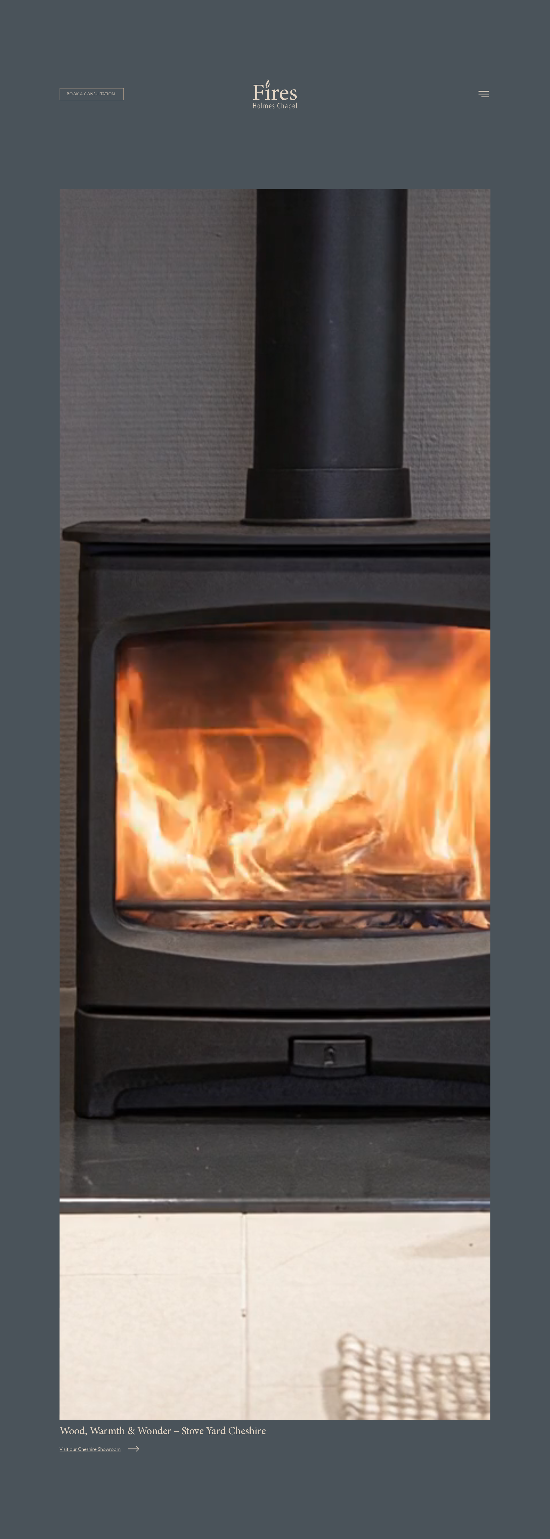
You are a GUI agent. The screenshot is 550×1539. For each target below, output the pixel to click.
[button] (92, 94)
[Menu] (484, 94)
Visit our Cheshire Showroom (90, 1449)
